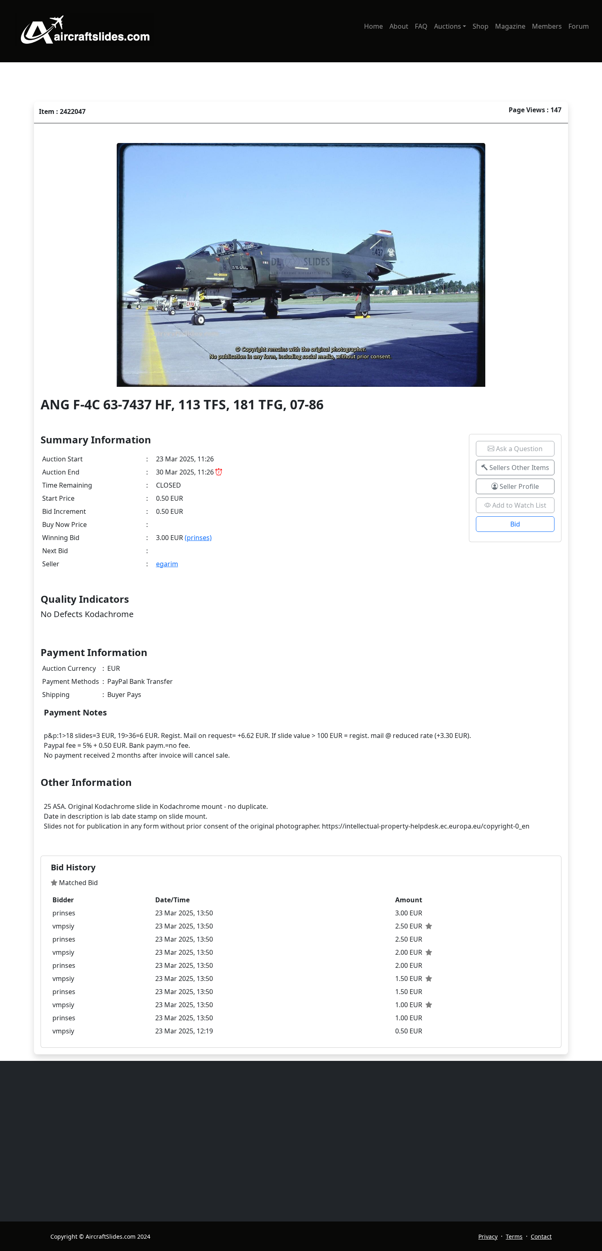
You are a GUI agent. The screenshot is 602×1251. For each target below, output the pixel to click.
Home (373, 26)
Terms (514, 1236)
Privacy (488, 1236)
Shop (481, 26)
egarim (167, 563)
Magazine (510, 26)
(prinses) (198, 537)
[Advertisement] (296, 1141)
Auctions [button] (447, 26)
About (398, 26)
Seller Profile (518, 486)
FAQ (421, 26)
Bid (515, 524)
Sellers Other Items (518, 467)
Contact (541, 1236)
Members (547, 26)
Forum (578, 26)
